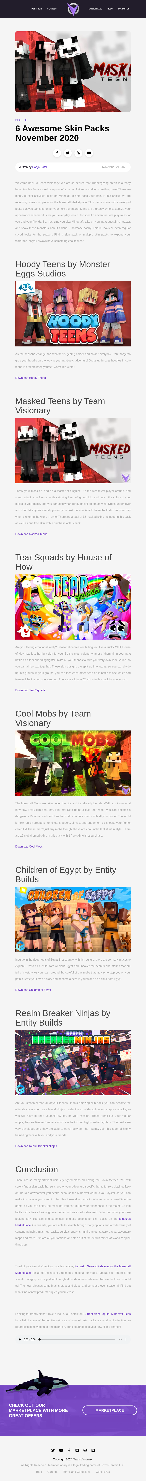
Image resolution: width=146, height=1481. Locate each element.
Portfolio (37, 9)
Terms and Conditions (76, 1471)
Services (52, 9)
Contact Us (123, 9)
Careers (52, 1471)
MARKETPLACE (109, 1410)
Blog (110, 9)
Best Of (21, 120)
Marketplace (95, 9)
